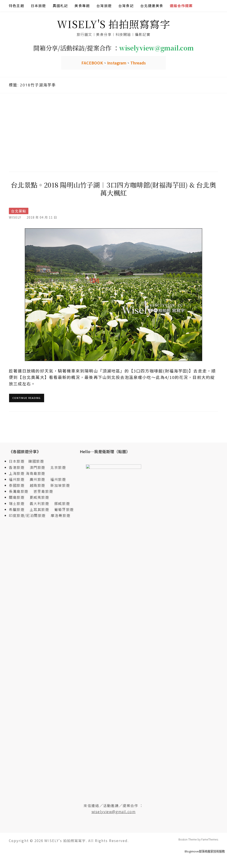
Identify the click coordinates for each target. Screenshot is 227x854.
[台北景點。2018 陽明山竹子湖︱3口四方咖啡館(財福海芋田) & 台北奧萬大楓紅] (113, 294)
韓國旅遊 (36, 461)
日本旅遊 (38, 5)
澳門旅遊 (37, 467)
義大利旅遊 (39, 503)
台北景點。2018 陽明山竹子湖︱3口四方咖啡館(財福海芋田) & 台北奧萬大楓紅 (113, 189)
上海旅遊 (16, 473)
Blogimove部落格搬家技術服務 (205, 851)
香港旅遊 (16, 467)
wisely (15, 217)
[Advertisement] (113, 132)
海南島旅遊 (35, 473)
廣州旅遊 (37, 479)
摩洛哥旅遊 (60, 515)
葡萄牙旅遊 (64, 509)
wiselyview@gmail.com (114, 811)
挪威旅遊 (62, 503)
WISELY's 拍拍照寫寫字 (113, 24)
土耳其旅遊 (41, 509)
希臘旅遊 (18, 509)
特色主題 (16, 5)
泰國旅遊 (18, 485)
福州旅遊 (18, 479)
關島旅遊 (18, 497)
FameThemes (209, 839)
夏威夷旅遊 (39, 497)
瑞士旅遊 (18, 503)
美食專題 (82, 5)
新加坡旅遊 (60, 485)
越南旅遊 (39, 485)
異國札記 (60, 5)
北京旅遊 (58, 467)
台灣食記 (126, 5)
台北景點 (18, 211)
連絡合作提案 (181, 5)
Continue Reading (26, 398)
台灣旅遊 (104, 5)
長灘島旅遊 (18, 491)
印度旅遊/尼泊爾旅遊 (29, 515)
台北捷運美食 (151, 5)
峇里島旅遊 (43, 491)
